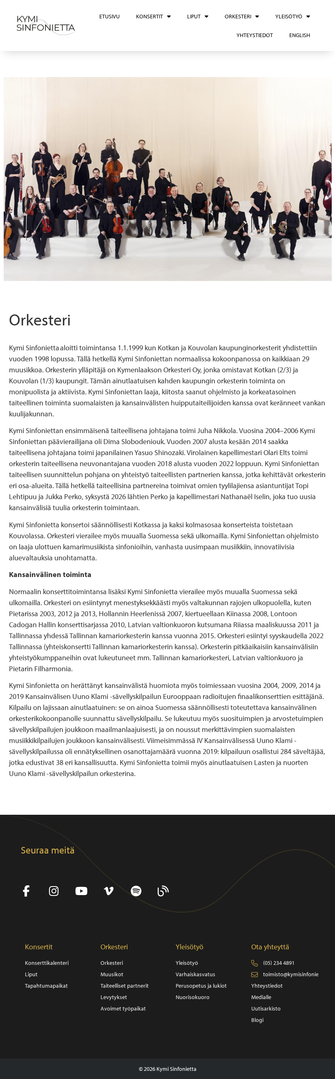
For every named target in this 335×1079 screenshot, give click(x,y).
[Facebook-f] (26, 891)
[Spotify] (135, 891)
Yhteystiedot (255, 35)
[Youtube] (81, 891)
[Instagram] (53, 891)
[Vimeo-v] (108, 891)
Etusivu (109, 16)
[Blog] (163, 891)
